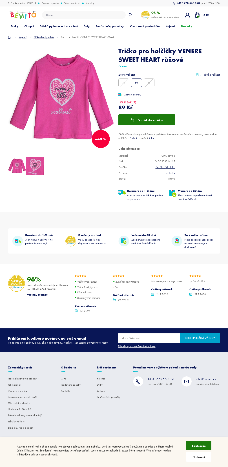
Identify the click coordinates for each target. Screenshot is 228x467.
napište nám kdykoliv (207, 381)
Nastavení (198, 457)
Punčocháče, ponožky (108, 397)
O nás (64, 378)
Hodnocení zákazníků (19, 409)
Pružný (133, 138)
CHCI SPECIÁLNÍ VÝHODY (200, 338)
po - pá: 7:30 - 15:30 (161, 381)
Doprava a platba (50, 3)
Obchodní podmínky (19, 403)
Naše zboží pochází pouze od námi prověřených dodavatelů (198, 241)
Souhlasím (199, 446)
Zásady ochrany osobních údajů (25, 415)
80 (136, 82)
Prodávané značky (71, 384)
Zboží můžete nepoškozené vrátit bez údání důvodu (195, 195)
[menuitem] (14, 26)
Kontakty (90, 3)
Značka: (165, 167)
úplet (151, 138)
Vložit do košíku (150, 120)
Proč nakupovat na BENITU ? (22, 3)
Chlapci (101, 390)
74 (123, 82)
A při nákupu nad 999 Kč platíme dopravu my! (145, 195)
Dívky (100, 384)
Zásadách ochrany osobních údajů (38, 454)
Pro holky (170, 173)
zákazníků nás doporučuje (165, 14)
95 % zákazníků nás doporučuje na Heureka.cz (92, 239)
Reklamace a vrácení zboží (22, 397)
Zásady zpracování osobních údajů (137, 346)
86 (149, 82)
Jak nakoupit (14, 384)
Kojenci (101, 378)
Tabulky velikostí (72, 3)
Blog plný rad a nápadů (21, 427)
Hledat (130, 15)
